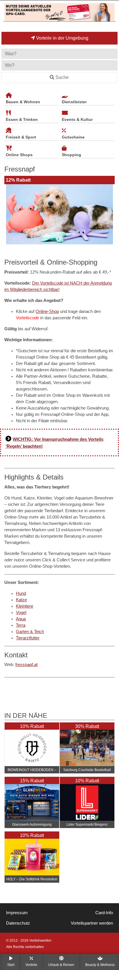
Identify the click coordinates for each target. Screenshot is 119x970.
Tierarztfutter (28, 638)
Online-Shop (47, 311)
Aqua (21, 619)
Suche (62, 77)
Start (10, 965)
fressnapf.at (26, 664)
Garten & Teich (30, 631)
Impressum (17, 912)
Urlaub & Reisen (61, 965)
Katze (21, 600)
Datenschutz (18, 923)
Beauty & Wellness (100, 965)
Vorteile (31, 965)
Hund (21, 593)
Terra (20, 625)
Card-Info (104, 912)
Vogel (21, 612)
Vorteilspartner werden (92, 923)
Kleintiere (24, 606)
